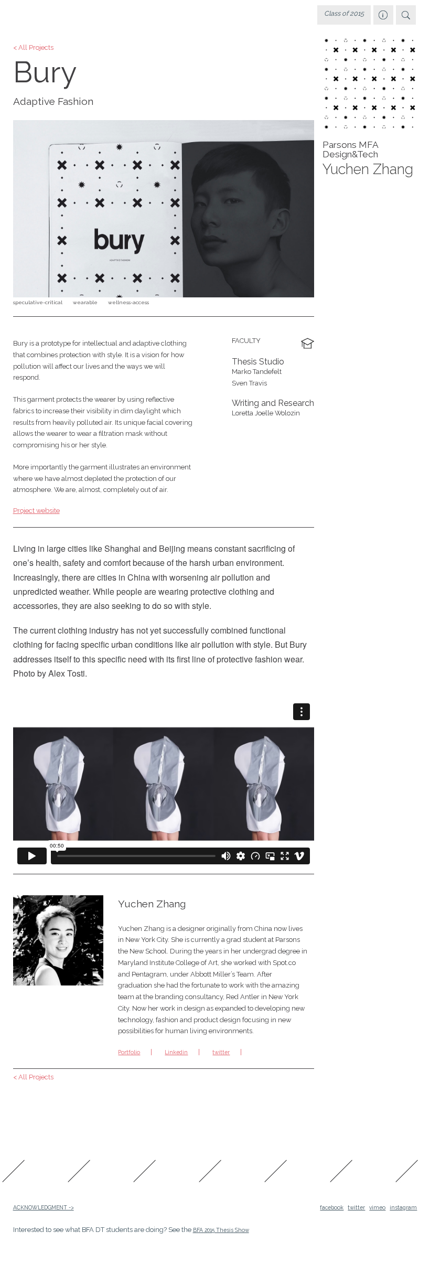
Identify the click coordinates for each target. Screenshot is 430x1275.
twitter (221, 1052)
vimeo (377, 1207)
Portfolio (129, 1052)
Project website (36, 511)
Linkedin (176, 1052)
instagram (403, 1207)
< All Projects (33, 48)
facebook (331, 1207)
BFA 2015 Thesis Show (221, 1230)
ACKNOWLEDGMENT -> (43, 1207)
